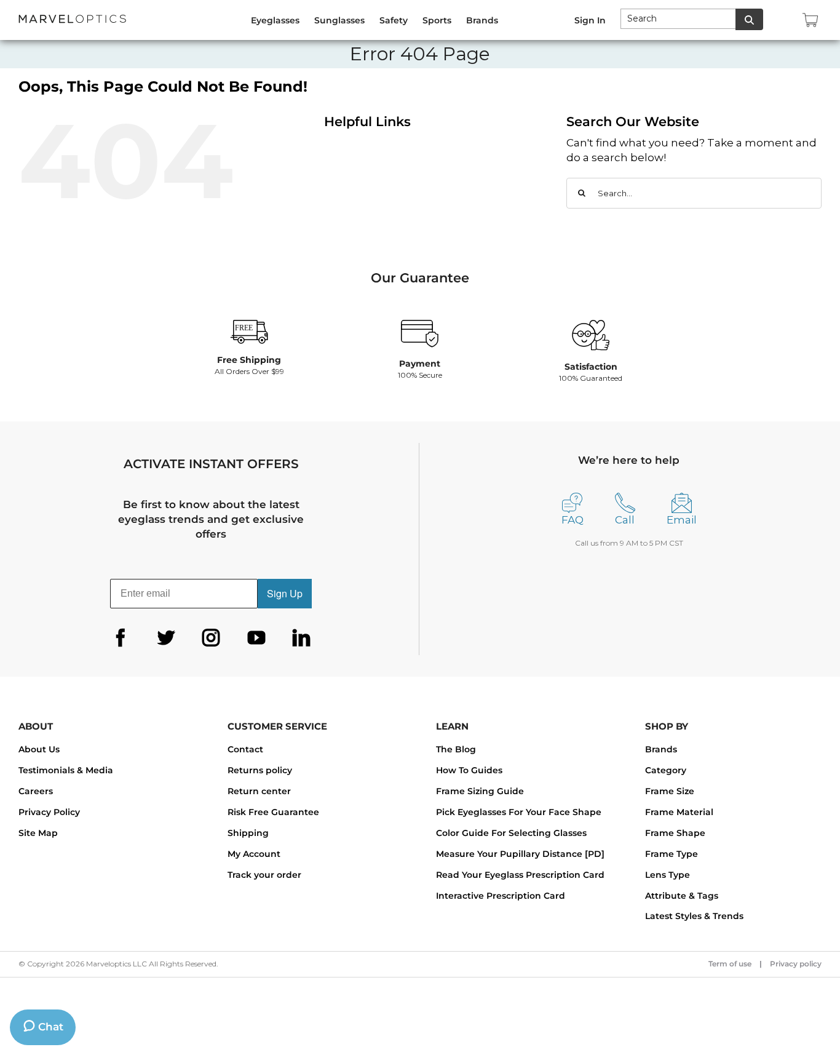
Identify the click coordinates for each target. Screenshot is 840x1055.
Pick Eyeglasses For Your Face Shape (518, 812)
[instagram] (211, 638)
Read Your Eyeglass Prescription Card (520, 874)
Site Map (38, 832)
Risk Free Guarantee (273, 812)
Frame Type (671, 853)
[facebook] (120, 638)
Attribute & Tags (681, 895)
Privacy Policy (49, 812)
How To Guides (469, 770)
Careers (35, 791)
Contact (245, 749)
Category (665, 770)
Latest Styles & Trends (694, 916)
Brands (661, 749)
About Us (39, 749)
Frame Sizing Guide (480, 791)
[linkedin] (301, 638)
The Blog (456, 749)
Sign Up (285, 593)
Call (625, 520)
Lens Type (667, 874)
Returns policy (260, 770)
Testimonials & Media (65, 770)
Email (682, 520)
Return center (259, 791)
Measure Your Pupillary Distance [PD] (520, 853)
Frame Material (679, 812)
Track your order (264, 874)
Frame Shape (675, 832)
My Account (254, 853)
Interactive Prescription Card (500, 895)
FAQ (572, 520)
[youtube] (256, 638)
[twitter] (166, 638)
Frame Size (669, 791)
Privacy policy (796, 963)
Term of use (729, 963)
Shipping (248, 832)
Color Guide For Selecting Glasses (511, 832)
